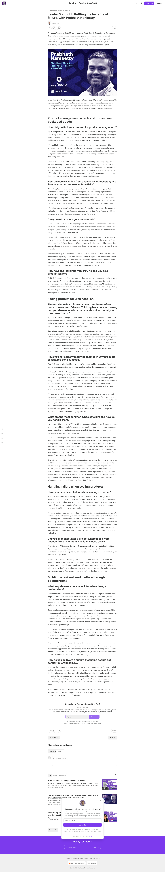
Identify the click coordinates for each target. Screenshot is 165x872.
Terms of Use (91, 829)
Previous (55, 738)
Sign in (159, 3)
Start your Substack (77, 863)
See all (51, 830)
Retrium (86, 621)
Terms (86, 858)
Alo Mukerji (59, 822)
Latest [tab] (55, 775)
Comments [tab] (52, 751)
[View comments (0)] (54, 28)
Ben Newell (59, 787)
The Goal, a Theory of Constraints (92, 596)
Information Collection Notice (82, 831)
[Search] (137, 3)
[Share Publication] (141, 3)
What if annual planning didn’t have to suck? (67, 780)
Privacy (80, 858)
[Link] (45, 119)
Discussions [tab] (62, 775)
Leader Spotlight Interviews (59, 11)
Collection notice (94, 858)
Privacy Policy (97, 831)
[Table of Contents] (2, 436)
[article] (82, 785)
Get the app (92, 863)
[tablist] (56, 751)
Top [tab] (50, 775)
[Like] (50, 28)
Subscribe (149, 3)
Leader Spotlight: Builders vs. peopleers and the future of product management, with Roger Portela (73, 796)
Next (111, 738)
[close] (100, 800)
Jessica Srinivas (57, 22)
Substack (73, 868)
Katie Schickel (57, 804)
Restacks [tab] (60, 751)
